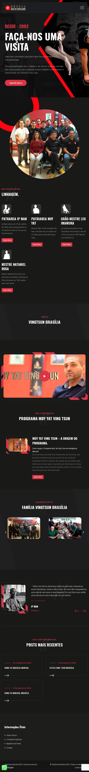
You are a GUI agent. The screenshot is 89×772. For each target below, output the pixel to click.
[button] (5, 532)
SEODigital (9, 768)
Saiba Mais (7, 240)
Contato (9, 748)
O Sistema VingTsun (14, 739)
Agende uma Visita (14, 744)
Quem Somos (12, 735)
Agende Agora (15, 83)
